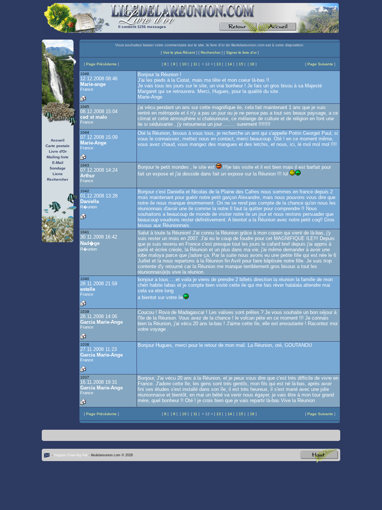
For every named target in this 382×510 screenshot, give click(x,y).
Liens (58, 174)
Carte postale (58, 146)
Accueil (58, 140)
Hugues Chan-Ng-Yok (71, 455)
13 (218, 64)
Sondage (58, 168)
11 (195, 64)
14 (230, 64)
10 (184, 64)
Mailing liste (58, 157)
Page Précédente (101, 64)
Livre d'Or (58, 151)
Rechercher (57, 179)
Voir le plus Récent (179, 52)
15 (241, 64)
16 (252, 64)
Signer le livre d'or (241, 52)
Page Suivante (320, 64)
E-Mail (57, 163)
